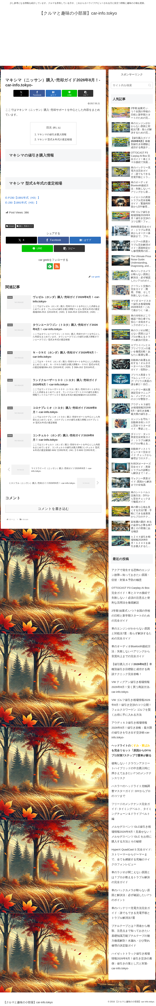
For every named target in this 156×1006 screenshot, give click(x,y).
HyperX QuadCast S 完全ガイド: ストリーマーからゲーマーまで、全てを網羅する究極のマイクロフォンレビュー (132, 857)
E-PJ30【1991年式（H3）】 (22, 197)
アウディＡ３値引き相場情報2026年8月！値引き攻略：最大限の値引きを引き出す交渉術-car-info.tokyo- (132, 730)
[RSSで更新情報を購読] (57, 266)
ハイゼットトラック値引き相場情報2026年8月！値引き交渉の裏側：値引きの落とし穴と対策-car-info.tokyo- (132, 961)
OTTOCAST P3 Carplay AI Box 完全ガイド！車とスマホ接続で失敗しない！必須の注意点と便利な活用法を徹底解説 (131, 595)
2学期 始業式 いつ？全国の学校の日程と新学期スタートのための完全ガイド (131, 615)
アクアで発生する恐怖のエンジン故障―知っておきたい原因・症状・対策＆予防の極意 (131, 575)
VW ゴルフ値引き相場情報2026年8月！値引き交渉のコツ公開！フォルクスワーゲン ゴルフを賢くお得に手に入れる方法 (131, 707)
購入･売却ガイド (26, 226)
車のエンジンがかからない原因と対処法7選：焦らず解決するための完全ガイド (131, 633)
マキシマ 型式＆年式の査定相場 (54, 139)
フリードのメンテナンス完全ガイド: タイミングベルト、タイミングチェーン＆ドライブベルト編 (131, 811)
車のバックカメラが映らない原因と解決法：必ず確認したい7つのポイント (131, 895)
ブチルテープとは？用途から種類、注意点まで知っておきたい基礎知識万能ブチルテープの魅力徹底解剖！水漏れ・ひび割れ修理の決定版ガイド (131, 935)
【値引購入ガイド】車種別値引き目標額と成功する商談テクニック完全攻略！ (132, 669)
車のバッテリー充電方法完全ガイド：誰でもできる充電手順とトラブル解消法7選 (131, 913)
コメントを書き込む (53, 509)
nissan (11, 226)
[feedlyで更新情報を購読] (50, 266)
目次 (49, 127)
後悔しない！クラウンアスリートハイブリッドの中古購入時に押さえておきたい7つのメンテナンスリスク (131, 771)
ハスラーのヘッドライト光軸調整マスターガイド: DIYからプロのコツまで (131, 791)
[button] (85, 93)
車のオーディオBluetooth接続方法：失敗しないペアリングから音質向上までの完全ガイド (131, 651)
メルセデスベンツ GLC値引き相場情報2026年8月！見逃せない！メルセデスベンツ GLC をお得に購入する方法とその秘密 (132, 834)
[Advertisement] (78, 44)
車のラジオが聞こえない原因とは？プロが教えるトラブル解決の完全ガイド (131, 877)
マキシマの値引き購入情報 (51, 134)
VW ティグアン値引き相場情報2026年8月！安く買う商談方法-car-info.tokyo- (131, 686)
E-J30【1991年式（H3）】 (22, 202)
